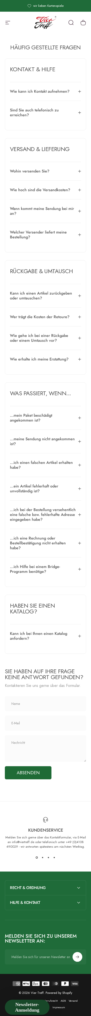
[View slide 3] (48, 858)
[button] (27, 1007)
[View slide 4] (54, 858)
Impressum (58, 1007)
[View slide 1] (37, 858)
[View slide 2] (43, 858)
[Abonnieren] (77, 957)
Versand (73, 1001)
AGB (63, 1001)
